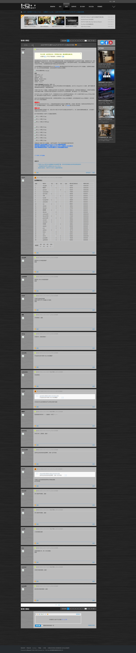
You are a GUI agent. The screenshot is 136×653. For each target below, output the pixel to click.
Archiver (34, 648)
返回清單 (64, 40)
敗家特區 (74, 6)
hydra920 (24, 586)
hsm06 (23, 529)
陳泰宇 (23, 411)
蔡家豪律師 (58, 648)
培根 (23, 314)
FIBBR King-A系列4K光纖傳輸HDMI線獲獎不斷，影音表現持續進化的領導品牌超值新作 (59, 164)
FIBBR (37, 155)
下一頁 (92, 40)
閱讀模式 (61, 49)
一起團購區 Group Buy (48, 12)
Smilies (47, 614)
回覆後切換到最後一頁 (48, 625)
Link (42, 614)
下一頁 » (58, 605)
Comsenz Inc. (41, 650)
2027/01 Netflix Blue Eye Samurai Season (91, 21)
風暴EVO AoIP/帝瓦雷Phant (105, 119)
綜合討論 (91, 6)
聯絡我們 (23, 648)
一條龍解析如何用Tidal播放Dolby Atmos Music (49, 166)
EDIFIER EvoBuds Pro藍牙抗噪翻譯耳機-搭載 (92, 17)
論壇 (66, 6)
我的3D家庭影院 (44, 26)
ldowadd (24, 490)
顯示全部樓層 (54, 49)
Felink (23, 295)
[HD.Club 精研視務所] (29, 6)
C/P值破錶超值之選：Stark (105, 137)
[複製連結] (79, 45)
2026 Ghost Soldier (86, 26)
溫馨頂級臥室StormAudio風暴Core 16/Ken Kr (63, 26)
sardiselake (25, 372)
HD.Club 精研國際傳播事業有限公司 (54, 650)
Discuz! (29, 650)
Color (38, 614)
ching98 (24, 257)
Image (40, 614)
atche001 (24, 353)
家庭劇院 (100, 6)
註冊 (114, 1)
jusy (23, 548)
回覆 (37, 172)
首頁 (60, 6)
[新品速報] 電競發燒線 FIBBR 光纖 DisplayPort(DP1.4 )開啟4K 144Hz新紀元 (54, 146)
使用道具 (88, 172)
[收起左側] (33, 45)
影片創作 (82, 6)
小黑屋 (44, 648)
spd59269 (24, 276)
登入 (111, 1)
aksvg (23, 333)
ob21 (23, 509)
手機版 (39, 648)
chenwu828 (25, 449)
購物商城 (52, 6)
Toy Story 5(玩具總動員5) (87, 24)
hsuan (23, 49)
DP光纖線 (42, 155)
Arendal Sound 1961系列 (87, 19)
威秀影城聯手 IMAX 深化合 (105, 82)
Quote (44, 614)
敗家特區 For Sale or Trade (34, 12)
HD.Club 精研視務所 (21, 12)
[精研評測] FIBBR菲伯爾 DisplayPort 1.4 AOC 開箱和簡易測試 (50, 144)
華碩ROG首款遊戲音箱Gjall (105, 100)
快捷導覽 (113, 7)
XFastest (57, 66)
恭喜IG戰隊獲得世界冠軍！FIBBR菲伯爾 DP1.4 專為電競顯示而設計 (51, 147)
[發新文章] (25, 40)
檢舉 (93, 172)
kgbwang (24, 430)
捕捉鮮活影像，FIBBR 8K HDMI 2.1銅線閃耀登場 (50, 167)
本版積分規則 (91, 625)
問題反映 (28, 648)
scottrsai (24, 567)
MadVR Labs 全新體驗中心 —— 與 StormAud (77, 26)
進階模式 (78, 614)
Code (46, 614)
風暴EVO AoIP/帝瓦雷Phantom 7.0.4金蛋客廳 (35, 26)
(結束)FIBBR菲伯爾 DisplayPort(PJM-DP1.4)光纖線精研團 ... (70, 12)
